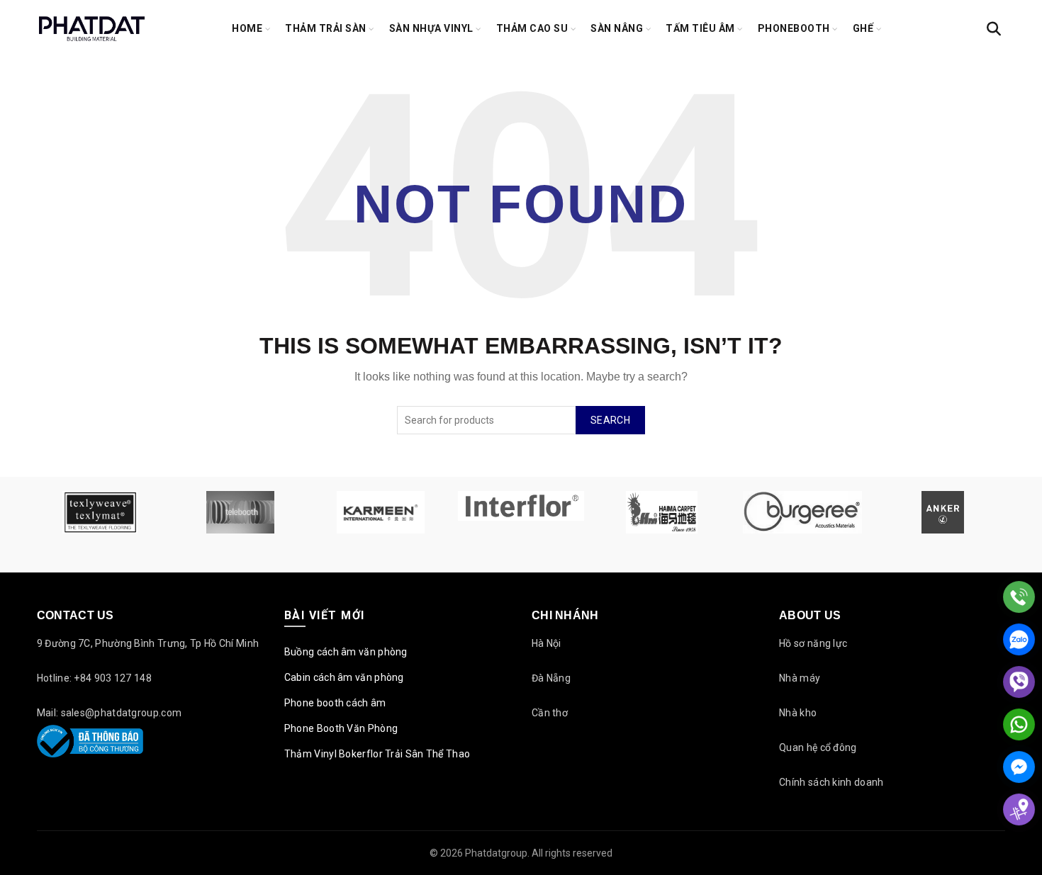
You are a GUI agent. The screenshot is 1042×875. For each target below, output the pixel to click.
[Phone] (1019, 597)
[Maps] (1019, 809)
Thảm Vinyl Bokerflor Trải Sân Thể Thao (377, 754)
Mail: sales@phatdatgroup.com (109, 712)
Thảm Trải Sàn (325, 28)
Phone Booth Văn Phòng (341, 728)
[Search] (993, 29)
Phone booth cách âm (335, 703)
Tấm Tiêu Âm (700, 28)
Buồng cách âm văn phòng (346, 651)
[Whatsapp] (1019, 724)
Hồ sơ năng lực (813, 643)
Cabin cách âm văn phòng (344, 677)
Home (247, 28)
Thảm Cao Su (532, 28)
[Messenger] (1019, 767)
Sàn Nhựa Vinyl (431, 28)
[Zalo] (1019, 639)
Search (610, 420)
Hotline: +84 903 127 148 (94, 678)
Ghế (863, 28)
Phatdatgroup (496, 853)
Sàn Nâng (616, 28)
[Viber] (1019, 682)
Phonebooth (794, 28)
